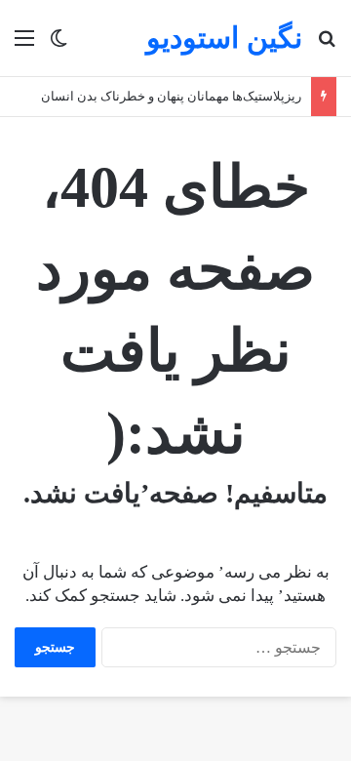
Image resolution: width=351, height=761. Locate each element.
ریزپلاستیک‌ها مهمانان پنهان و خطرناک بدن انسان (171, 96)
